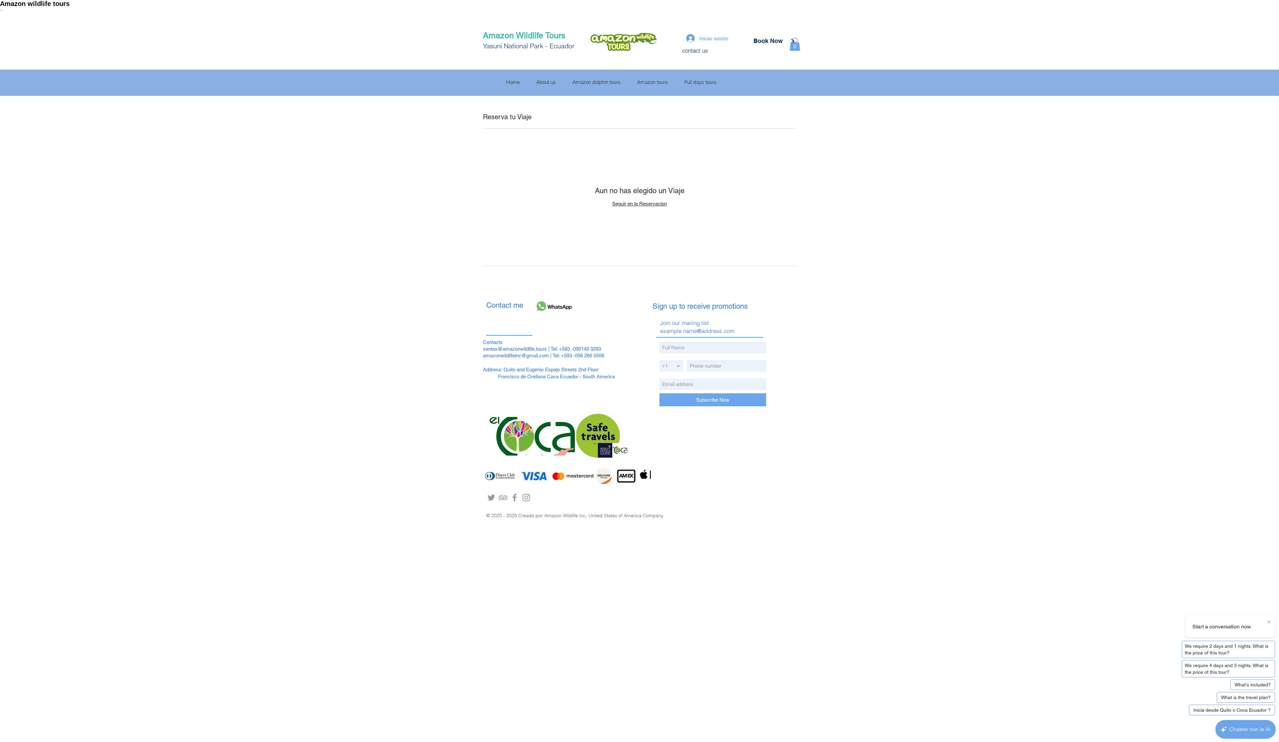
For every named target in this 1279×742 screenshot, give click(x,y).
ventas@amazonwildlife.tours (515, 349)
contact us (695, 50)
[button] (794, 44)
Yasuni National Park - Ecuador (530, 46)
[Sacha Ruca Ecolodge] (515, 498)
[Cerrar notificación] (1269, 622)
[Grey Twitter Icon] (491, 498)
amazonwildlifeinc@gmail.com (516, 355)
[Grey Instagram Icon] (526, 498)
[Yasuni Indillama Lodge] (503, 498)
